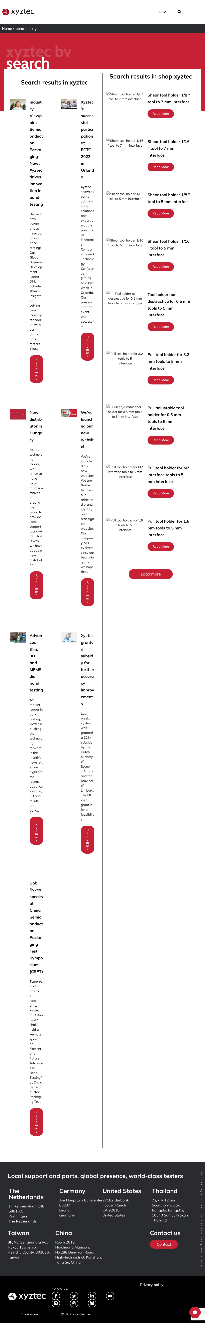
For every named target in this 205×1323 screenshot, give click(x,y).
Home (7, 28)
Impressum (28, 1314)
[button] (151, 574)
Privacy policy (151, 1284)
